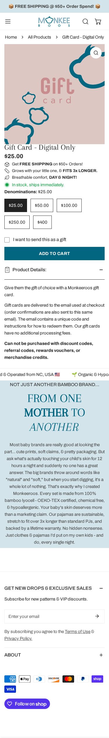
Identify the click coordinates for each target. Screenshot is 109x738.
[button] (98, 21)
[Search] (85, 21)
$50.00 (42, 205)
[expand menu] (7, 21)
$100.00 (69, 205)
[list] (54, 94)
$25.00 (16, 205)
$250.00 (17, 222)
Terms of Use (77, 631)
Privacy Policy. (18, 638)
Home (11, 37)
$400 (42, 222)
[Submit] (97, 616)
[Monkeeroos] (54, 21)
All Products (39, 37)
